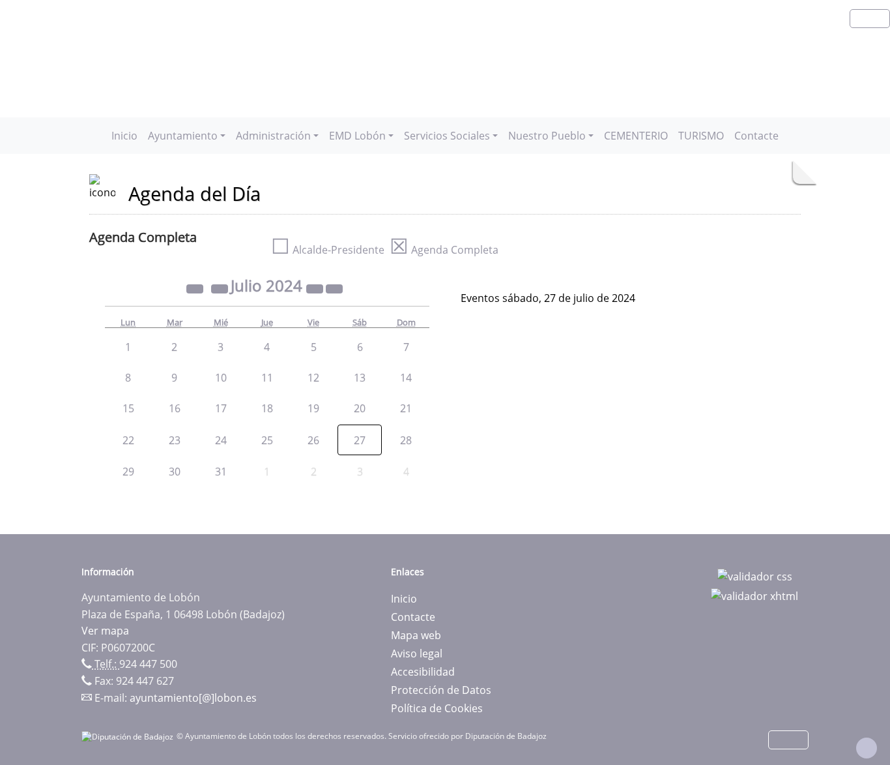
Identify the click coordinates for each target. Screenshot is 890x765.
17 (221, 408)
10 (221, 377)
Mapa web (416, 635)
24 (221, 440)
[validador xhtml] (754, 595)
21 (406, 408)
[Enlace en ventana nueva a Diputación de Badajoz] (129, 736)
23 (174, 440)
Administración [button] (273, 135)
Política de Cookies (437, 708)
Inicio (124, 135)
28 (406, 440)
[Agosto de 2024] (334, 287)
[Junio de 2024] (221, 287)
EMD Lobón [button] (357, 135)
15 (128, 408)
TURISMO (701, 135)
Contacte (756, 135)
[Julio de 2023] (196, 287)
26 (313, 440)
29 (128, 471)
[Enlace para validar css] (754, 576)
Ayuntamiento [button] (183, 135)
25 (267, 440)
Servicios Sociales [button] (447, 135)
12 (313, 377)
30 (174, 471)
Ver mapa (105, 630)
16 (174, 408)
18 (267, 408)
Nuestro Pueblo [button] (547, 135)
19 (313, 408)
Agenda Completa (444, 250)
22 (128, 440)
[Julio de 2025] (316, 287)
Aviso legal (416, 653)
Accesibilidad (423, 672)
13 (360, 377)
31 (221, 471)
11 (267, 377)
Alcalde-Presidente (327, 250)
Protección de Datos (441, 690)
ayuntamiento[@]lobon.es (193, 698)
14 (406, 377)
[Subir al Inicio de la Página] (866, 748)
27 (360, 440)
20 (360, 408)
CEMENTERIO (636, 135)
